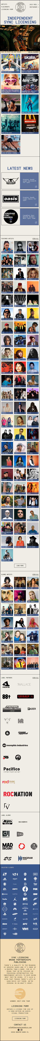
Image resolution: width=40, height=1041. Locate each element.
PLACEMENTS (5, 7)
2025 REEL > (34, 4)
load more (20, 565)
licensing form (20, 1018)
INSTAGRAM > (34, 7)
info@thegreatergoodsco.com (20, 1027)
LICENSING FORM (7, 9)
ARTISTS (4, 4)
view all (35, 238)
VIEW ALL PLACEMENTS (33, 52)
